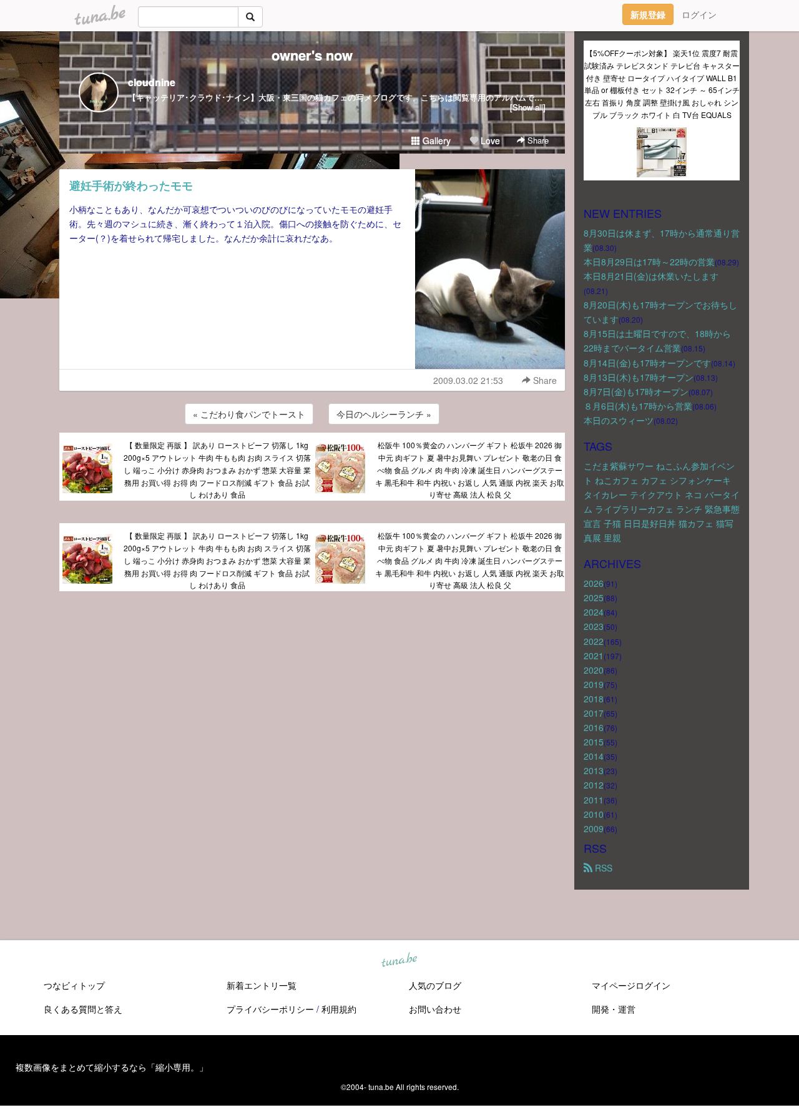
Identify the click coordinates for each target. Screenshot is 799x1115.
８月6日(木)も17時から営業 (638, 406)
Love (489, 140)
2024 (594, 612)
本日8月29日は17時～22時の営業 (649, 261)
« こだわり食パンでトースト (249, 414)
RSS (602, 868)
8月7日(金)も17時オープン (636, 391)
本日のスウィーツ (619, 420)
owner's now (312, 55)
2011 (594, 799)
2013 (594, 770)
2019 (594, 684)
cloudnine (151, 82)
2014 (594, 756)
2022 (594, 641)
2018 (594, 698)
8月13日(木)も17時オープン (639, 377)
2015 (594, 741)
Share (537, 140)
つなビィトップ (74, 985)
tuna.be (399, 960)
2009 (594, 828)
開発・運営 (613, 1009)
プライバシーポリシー (270, 1009)
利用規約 (338, 1009)
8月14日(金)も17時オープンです (647, 362)
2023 (594, 626)
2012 (594, 785)
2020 (594, 670)
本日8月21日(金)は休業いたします (651, 276)
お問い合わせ (435, 1009)
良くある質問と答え (83, 1009)
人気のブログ (435, 985)
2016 (594, 727)
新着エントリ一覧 (262, 985)
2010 (594, 814)
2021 (594, 655)
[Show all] (528, 107)
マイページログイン (631, 985)
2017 (594, 713)
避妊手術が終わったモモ (131, 185)
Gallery (435, 140)
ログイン (699, 14)
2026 (594, 583)
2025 (594, 597)
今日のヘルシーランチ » (383, 414)
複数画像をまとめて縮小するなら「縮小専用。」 (112, 1067)
